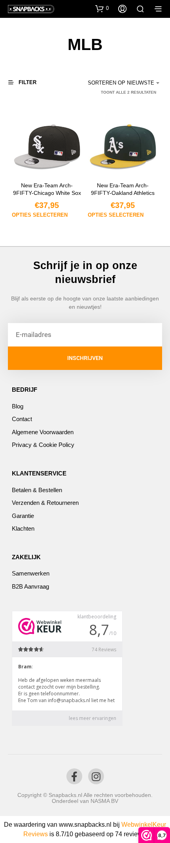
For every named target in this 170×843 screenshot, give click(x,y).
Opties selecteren (40, 215)
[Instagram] (96, 776)
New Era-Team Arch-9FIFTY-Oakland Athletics (123, 189)
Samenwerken (30, 573)
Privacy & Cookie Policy (43, 444)
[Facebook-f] (74, 776)
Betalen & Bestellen (37, 490)
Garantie (23, 515)
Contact (22, 419)
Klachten (23, 528)
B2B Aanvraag (30, 586)
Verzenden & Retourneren (45, 502)
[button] (102, 8)
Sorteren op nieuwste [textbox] (121, 83)
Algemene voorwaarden (43, 432)
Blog (17, 406)
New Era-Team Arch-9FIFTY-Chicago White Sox (47, 189)
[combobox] (121, 83)
